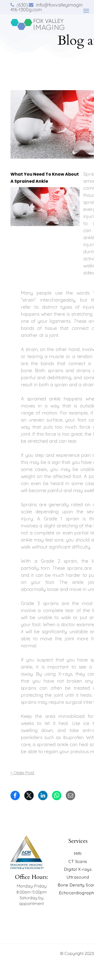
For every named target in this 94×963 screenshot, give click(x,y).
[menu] (86, 10)
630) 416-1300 (19, 7)
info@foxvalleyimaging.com (56, 7)
